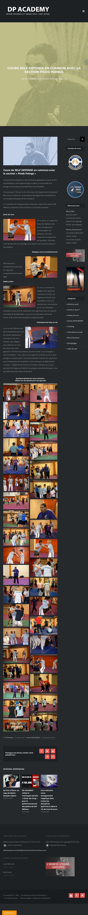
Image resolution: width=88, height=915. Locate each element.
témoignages (72, 343)
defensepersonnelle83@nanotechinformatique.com (24, 850)
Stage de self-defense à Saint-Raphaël (47, 793)
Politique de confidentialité (41, 898)
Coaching (70, 326)
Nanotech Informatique (38, 895)
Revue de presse (73, 338)
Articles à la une (73, 315)
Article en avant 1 (73, 310)
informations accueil (74, 332)
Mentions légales (25, 898)
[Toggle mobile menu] (84, 11)
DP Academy (9, 737)
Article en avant (73, 304)
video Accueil (72, 349)
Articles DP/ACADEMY (33, 737)
